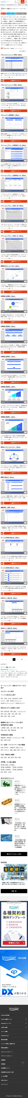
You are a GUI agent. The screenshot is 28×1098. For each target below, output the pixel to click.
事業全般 (13, 730)
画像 (8, 701)
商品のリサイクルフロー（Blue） (11, 447)
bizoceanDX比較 (5, 1015)
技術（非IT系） (5, 747)
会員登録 (22, 2)
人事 (11, 728)
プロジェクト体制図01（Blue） (10, 115)
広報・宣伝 (4, 730)
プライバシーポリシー (6, 1056)
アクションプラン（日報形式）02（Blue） (14, 145)
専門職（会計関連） (18, 767)
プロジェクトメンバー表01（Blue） (12, 85)
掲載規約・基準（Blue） (8, 507)
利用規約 (3, 1064)
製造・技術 (4, 716)
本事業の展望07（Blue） (8, 356)
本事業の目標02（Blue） (8, 296)
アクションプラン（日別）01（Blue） (12, 236)
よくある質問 (4, 1076)
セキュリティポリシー (6, 1052)
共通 (9, 716)
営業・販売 (13, 711)
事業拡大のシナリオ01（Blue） (10, 266)
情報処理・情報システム (16, 747)
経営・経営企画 (5, 711)
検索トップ (20, 4)
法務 (19, 714)
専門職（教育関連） (18, 769)
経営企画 (9, 737)
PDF (2, 698)
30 (22, 659)
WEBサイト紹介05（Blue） (9, 628)
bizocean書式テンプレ (11, 4)
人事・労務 (14, 714)
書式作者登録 (4, 1039)
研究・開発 (4, 772)
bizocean (3, 4)
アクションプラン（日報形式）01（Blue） (14, 175)
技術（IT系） (7, 740)
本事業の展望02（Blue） (8, 387)
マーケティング (21, 711)
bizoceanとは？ (5, 1035)
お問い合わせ (4, 1080)
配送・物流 (18, 757)
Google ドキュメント (15, 701)
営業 (23, 737)
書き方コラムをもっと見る (14, 854)
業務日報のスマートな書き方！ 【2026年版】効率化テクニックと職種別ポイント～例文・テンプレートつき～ (20, 789)
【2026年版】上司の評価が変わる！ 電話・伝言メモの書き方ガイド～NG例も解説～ (20, 826)
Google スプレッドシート (8, 703)
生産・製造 (4, 757)
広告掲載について (5, 1068)
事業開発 (3, 737)
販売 (2, 740)
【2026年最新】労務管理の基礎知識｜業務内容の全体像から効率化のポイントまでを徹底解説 (20, 843)
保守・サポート (5, 750)
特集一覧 (14, 891)
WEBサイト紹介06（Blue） (9, 598)
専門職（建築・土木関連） (8, 765)
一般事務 (3, 728)
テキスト (3, 701)
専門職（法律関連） (6, 769)
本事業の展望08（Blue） (8, 326)
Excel (9, 698)
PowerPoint (15, 698)
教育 (9, 730)
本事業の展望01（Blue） (8, 417)
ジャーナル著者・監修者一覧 (8, 1043)
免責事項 (3, 1060)
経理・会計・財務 (5, 714)
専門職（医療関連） (6, 767)
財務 (18, 728)
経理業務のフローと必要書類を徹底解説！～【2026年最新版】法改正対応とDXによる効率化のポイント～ (20, 808)
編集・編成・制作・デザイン (18, 750)
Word (5, 698)
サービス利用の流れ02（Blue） (10, 538)
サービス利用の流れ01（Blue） (10, 568)
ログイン (19, 2)
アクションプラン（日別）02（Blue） (12, 206)
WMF (20, 698)
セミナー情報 (4, 1031)
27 (14, 659)
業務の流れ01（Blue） (8, 477)
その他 (13, 716)
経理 (14, 728)
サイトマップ (4, 1084)
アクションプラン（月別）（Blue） (10, 671)
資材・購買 (11, 757)
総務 (8, 728)
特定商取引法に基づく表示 (7, 1072)
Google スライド (20, 703)
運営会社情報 (4, 1047)
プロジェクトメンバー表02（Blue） (12, 55)
